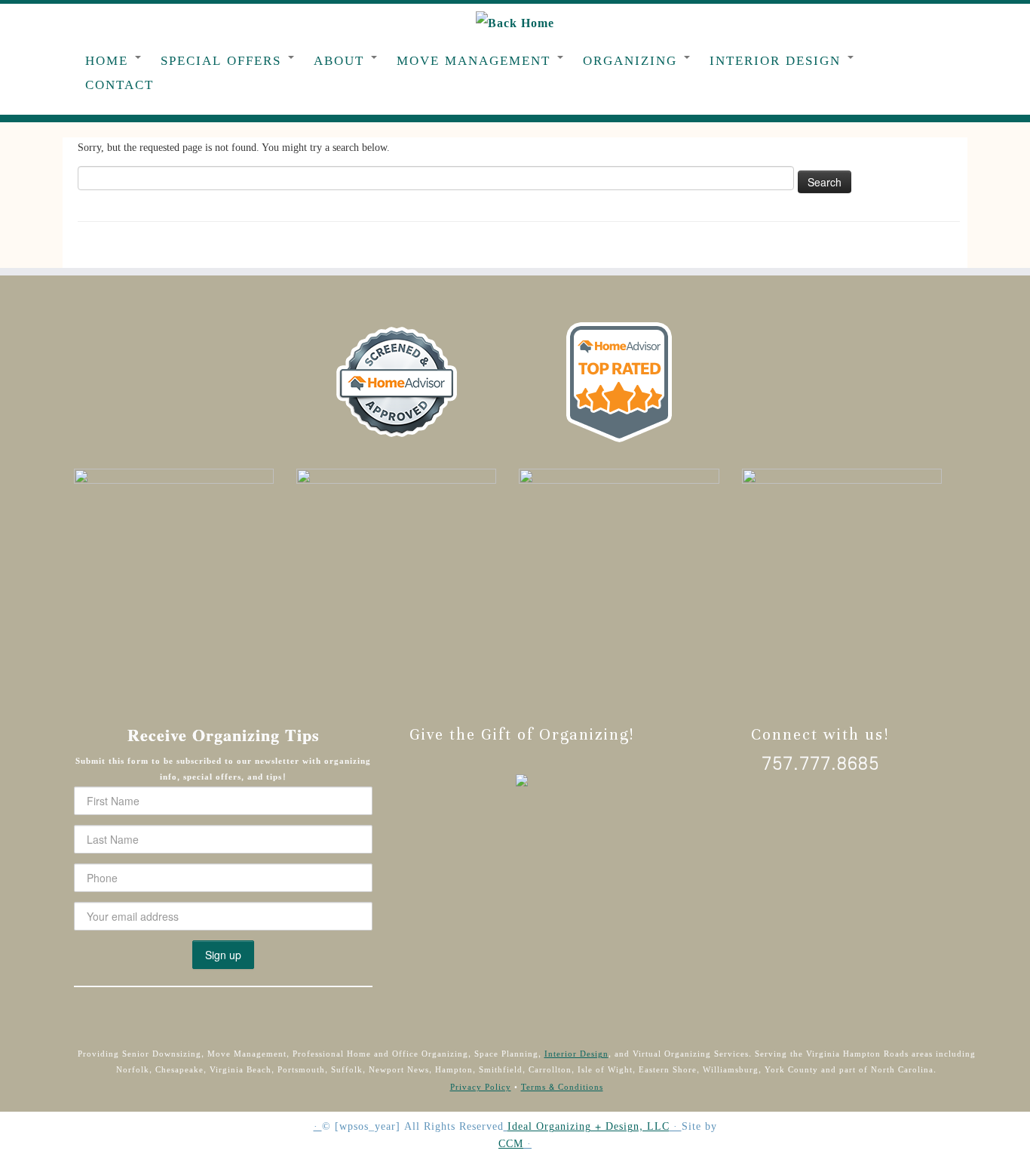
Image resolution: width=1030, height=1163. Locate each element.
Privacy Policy (480, 1087)
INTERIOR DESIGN (778, 60)
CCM (510, 1144)
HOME (109, 60)
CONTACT (119, 85)
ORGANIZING (632, 60)
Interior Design (576, 1054)
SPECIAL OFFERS (224, 60)
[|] (515, 24)
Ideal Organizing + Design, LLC (588, 1127)
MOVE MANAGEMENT (476, 60)
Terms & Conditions (562, 1087)
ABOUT (341, 60)
